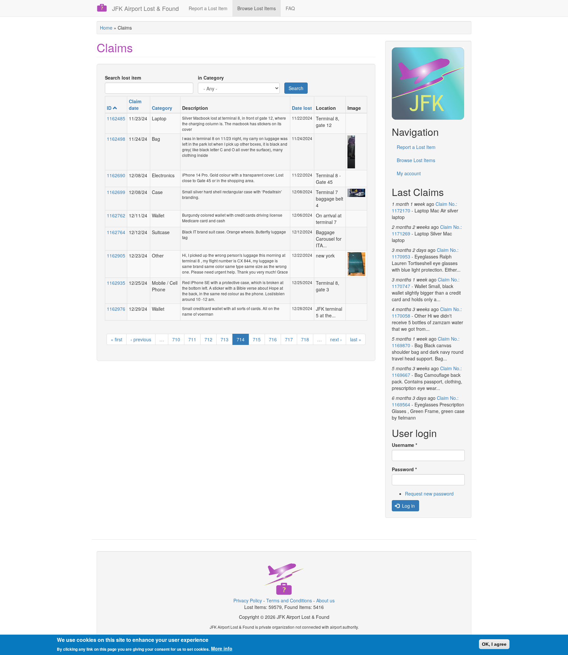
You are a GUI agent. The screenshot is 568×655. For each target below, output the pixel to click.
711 (192, 339)
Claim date (135, 104)
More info (221, 648)
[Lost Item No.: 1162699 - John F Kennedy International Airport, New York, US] (356, 193)
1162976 (116, 308)
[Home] (104, 8)
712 (208, 339)
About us (325, 600)
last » (355, 339)
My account (409, 173)
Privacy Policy (247, 600)
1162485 (116, 118)
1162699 (116, 192)
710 (176, 339)
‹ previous (140, 339)
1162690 (116, 175)
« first (116, 339)
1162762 (116, 215)
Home (106, 27)
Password (404, 469)
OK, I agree (494, 644)
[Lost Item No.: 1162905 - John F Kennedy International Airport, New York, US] (356, 264)
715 (257, 339)
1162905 (116, 255)
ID (109, 108)
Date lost (302, 108)
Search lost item (123, 77)
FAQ (290, 8)
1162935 (116, 282)
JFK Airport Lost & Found (145, 8)
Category (162, 108)
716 (273, 339)
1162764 (116, 232)
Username (404, 445)
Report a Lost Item (208, 8)
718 (305, 339)
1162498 (116, 138)
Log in (408, 505)
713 (224, 339)
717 (289, 339)
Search (296, 88)
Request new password (429, 493)
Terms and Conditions (289, 600)
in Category (211, 77)
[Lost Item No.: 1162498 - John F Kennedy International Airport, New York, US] (356, 151)
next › (336, 339)
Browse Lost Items (256, 8)
